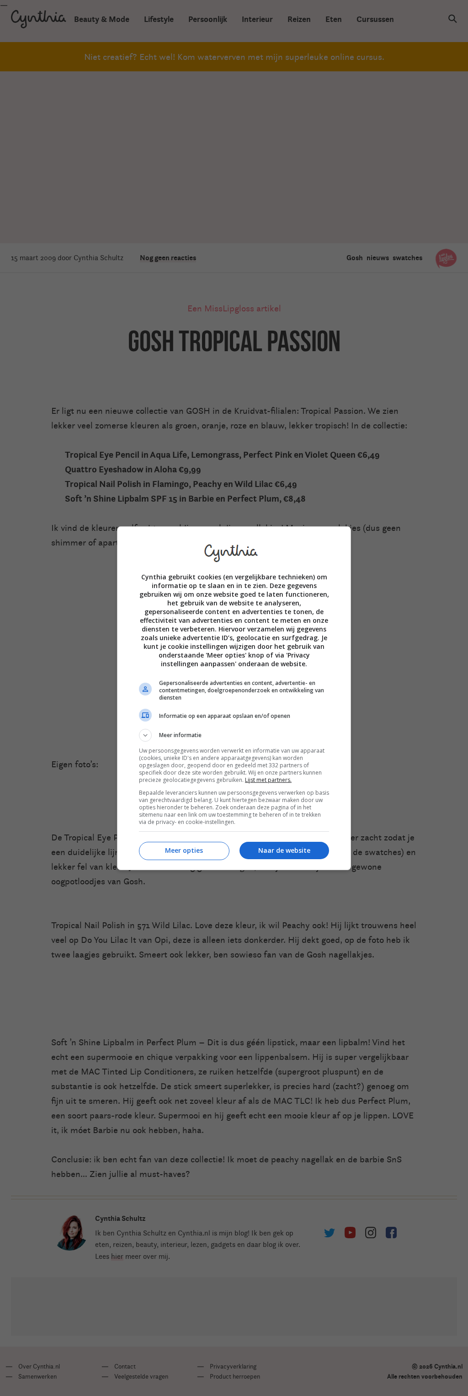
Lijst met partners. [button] (268, 780)
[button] (234, 735)
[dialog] (234, 698)
